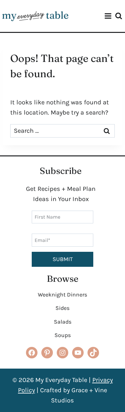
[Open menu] (108, 16)
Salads (62, 321)
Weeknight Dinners (62, 294)
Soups (62, 335)
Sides (62, 308)
